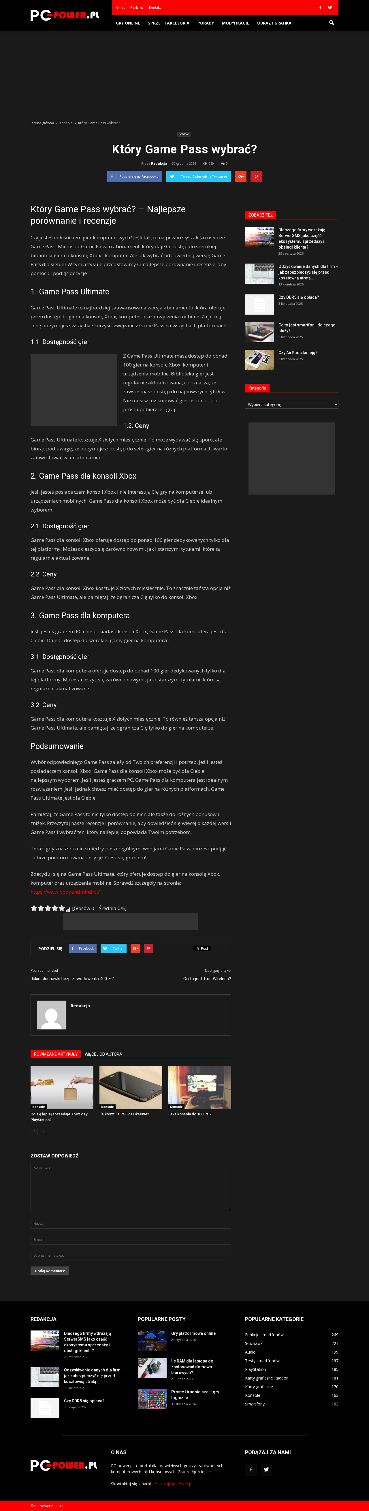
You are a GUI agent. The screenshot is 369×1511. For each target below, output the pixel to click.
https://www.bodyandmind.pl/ (65, 891)
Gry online (128, 23)
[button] (331, 23)
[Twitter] (329, 7)
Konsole (184, 134)
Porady (205, 23)
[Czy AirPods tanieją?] (259, 360)
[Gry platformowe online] (152, 1340)
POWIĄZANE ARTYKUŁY (56, 1054)
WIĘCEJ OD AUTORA (103, 1054)
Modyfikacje (235, 23)
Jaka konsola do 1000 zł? (189, 1114)
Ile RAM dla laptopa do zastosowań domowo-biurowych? (192, 1367)
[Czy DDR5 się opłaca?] (259, 304)
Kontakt (155, 7)
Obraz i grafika (274, 23)
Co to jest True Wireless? (207, 978)
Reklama (137, 7)
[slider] (48, 908)
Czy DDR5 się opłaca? (298, 297)
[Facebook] (320, 7)
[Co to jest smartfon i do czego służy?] (259, 332)
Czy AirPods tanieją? (298, 352)
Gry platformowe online (193, 1333)
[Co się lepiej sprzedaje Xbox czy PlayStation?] (62, 1087)
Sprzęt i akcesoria (168, 23)
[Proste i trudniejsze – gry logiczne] (152, 1399)
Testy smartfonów (262, 1360)
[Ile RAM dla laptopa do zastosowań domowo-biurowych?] (152, 1368)
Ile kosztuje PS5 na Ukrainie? (124, 1114)
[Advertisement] (184, 73)
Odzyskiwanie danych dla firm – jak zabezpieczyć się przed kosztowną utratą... (308, 272)
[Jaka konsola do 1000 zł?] (199, 1087)
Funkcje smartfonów (264, 1334)
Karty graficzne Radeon (267, 1378)
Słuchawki (254, 1343)
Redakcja (159, 163)
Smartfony (255, 1404)
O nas (120, 7)
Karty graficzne (259, 1386)
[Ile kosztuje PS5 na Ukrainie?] (130, 1087)
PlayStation (255, 1369)
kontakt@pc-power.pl (172, 1483)
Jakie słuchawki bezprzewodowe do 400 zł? (72, 978)
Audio (250, 1352)
